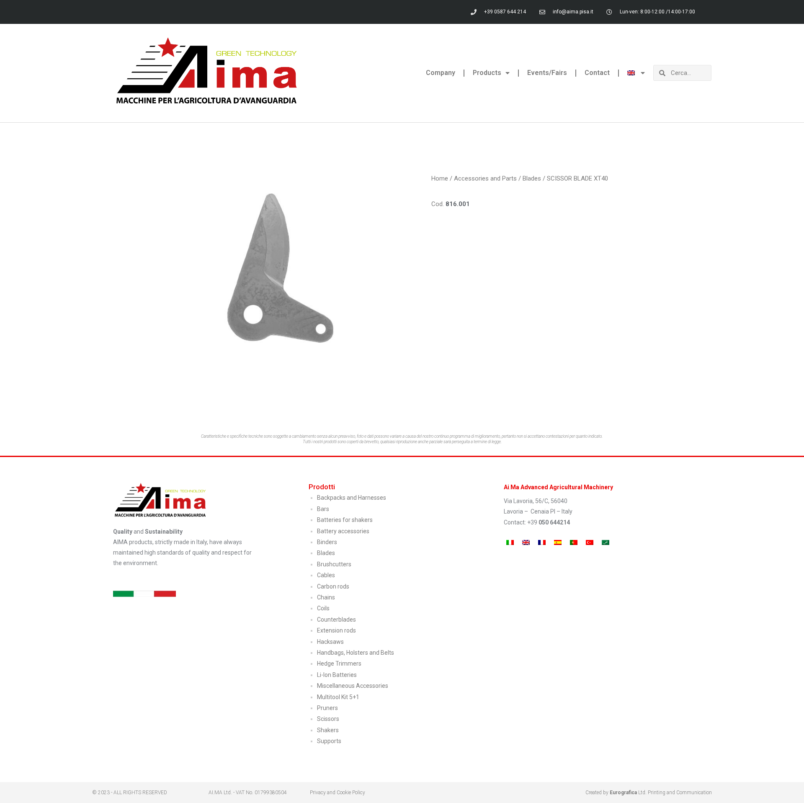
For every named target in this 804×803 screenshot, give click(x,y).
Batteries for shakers (345, 519)
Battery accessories (343, 531)
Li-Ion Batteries (337, 674)
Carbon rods (333, 586)
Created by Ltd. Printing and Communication (648, 792)
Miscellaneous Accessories (352, 685)
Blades (532, 178)
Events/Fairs (547, 73)
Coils (323, 608)
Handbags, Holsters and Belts (355, 652)
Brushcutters (334, 564)
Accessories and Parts (485, 178)
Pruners (327, 708)
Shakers (328, 730)
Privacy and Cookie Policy (337, 792)
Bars (323, 509)
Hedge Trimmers (339, 663)
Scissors (328, 718)
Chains (326, 597)
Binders (327, 542)
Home (439, 178)
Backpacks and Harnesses (351, 497)
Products (487, 73)
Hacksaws (330, 641)
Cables (326, 575)
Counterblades (336, 619)
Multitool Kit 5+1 (338, 697)
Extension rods (336, 630)
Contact (597, 73)
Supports (329, 741)
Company (440, 73)
